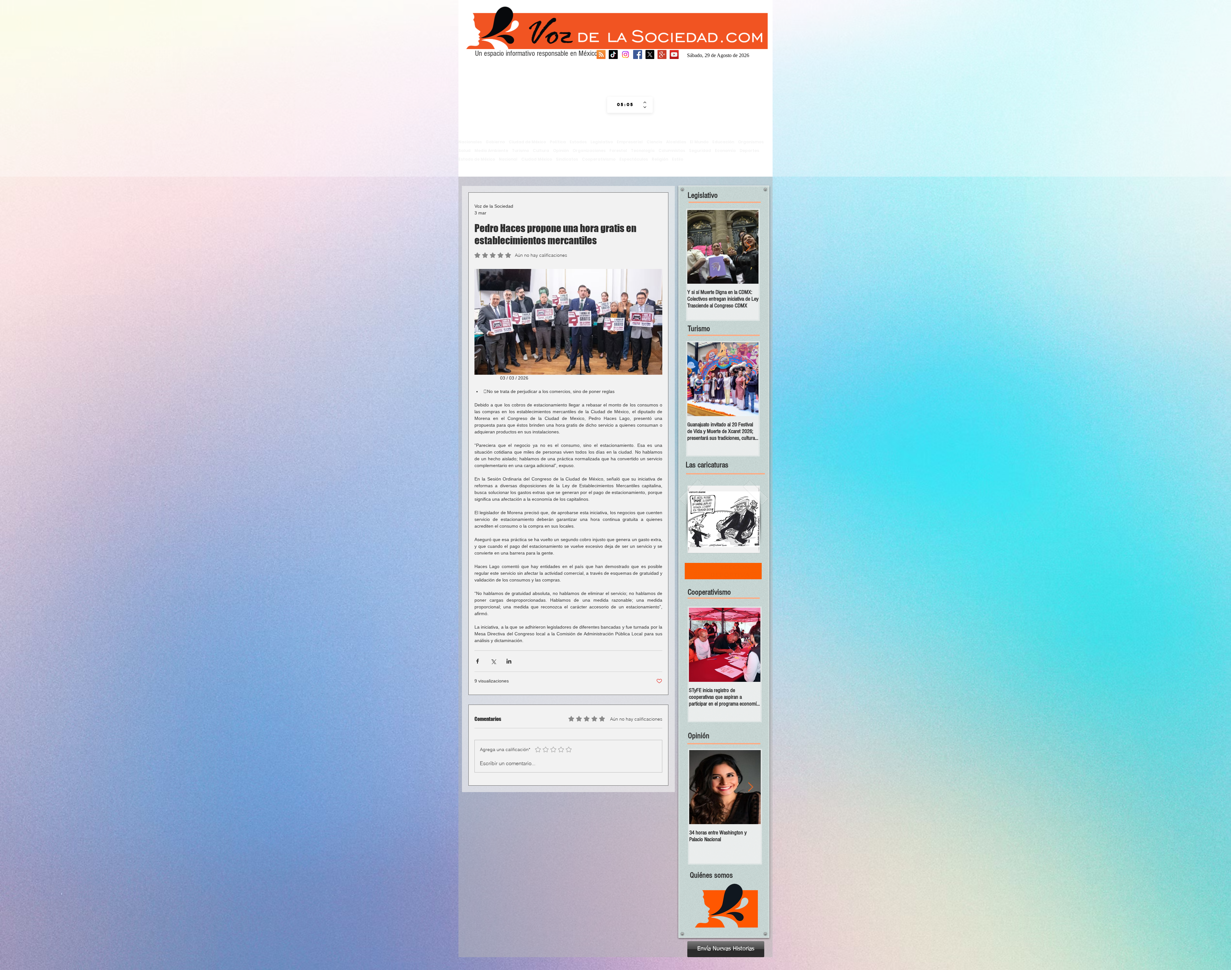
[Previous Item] (697, 247)
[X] (649, 54)
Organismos (751, 141)
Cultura (541, 150)
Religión (660, 159)
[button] (724, 519)
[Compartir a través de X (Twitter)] (493, 661)
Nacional (508, 159)
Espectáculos (633, 159)
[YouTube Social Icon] (674, 54)
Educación (723, 141)
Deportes (749, 150)
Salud (464, 150)
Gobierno (495, 141)
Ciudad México (536, 159)
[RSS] (601, 54)
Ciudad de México (527, 141)
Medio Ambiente (491, 150)
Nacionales (470, 141)
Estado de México (476, 159)
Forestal (618, 150)
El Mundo (699, 141)
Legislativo (601, 141)
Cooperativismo (599, 159)
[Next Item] (748, 247)
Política (558, 141)
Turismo (520, 150)
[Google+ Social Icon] (661, 54)
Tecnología (643, 150)
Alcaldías (676, 141)
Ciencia (654, 141)
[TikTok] (613, 54)
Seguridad (700, 150)
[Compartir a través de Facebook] (477, 661)
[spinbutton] (625, 105)
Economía (725, 150)
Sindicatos (567, 159)
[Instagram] (625, 54)
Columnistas (671, 150)
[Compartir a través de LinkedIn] (509, 661)
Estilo (677, 159)
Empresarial (630, 141)
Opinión (561, 150)
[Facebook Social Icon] (637, 54)
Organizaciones (589, 150)
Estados (578, 141)
